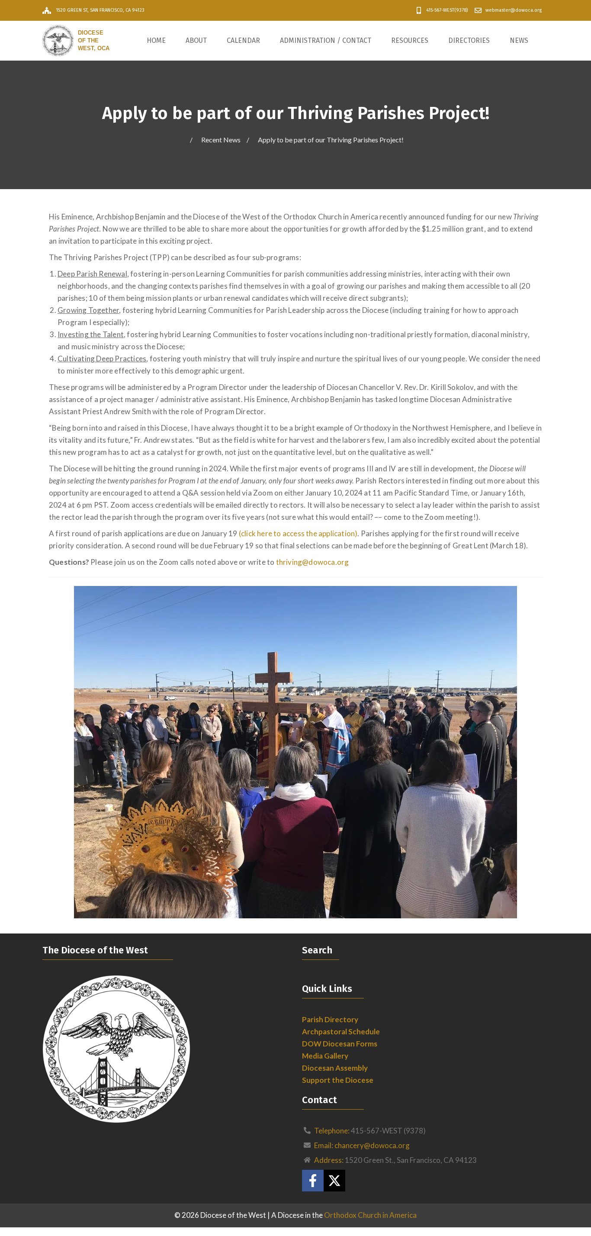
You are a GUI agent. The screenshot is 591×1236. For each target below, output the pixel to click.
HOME (156, 40)
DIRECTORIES (469, 40)
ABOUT (196, 40)
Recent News (221, 139)
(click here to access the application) (298, 533)
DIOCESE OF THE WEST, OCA (93, 40)
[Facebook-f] (313, 1180)
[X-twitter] (334, 1180)
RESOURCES (409, 40)
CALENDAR (243, 40)
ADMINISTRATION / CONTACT (325, 40)
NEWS (519, 40)
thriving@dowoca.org (312, 561)
